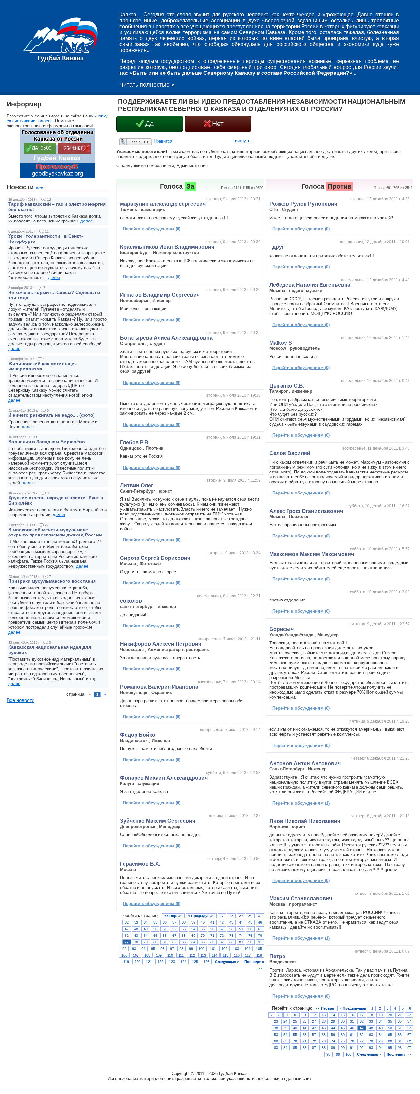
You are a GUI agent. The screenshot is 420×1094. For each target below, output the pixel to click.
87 (222, 942)
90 (250, 942)
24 (285, 1021)
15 (343, 1015)
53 (184, 929)
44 (241, 922)
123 (172, 962)
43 (231, 922)
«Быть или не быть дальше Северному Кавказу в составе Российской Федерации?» (241, 73)
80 (155, 942)
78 (136, 942)
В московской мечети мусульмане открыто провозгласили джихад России (55, 532)
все (39, 187)
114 (214, 955)
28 (231, 916)
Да (149, 124)
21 (400, 1015)
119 (126, 962)
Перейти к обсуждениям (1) (301, 803)
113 (203, 955)
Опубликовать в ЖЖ (127, 142)
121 (149, 962)
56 (212, 929)
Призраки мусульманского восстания (52, 581)
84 (193, 942)
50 (155, 929)
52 (174, 929)
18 (371, 1015)
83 (184, 942)
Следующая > (227, 962)
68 (184, 935)
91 (260, 942)
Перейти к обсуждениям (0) (151, 228)
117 (248, 955)
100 (201, 949)
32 (127, 922)
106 (124, 955)
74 (241, 935)
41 (212, 922)
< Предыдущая (201, 916)
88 (231, 942)
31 (260, 916)
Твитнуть (241, 140)
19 (381, 1015)
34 (146, 922)
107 (136, 955)
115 (225, 955)
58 (231, 929)
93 (134, 949)
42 (222, 922)
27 (222, 916)
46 (260, 922)
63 (136, 935)
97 (172, 949)
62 (127, 935)
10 (295, 1015)
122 (160, 962)
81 (165, 942)
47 (127, 929)
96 (162, 949)
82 (174, 942)
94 (143, 949)
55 (203, 929)
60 (250, 929)
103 (236, 949)
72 (222, 935)
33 (136, 922)
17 (362, 1015)
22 (409, 1015)
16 (352, 1015)
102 (224, 949)
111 (181, 955)
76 (260, 935)
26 (304, 1021)
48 (136, 929)
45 (250, 922)
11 (304, 1015)
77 (127, 942)
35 (155, 922)
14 (333, 1015)
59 (241, 929)
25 (295, 1021)
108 (147, 955)
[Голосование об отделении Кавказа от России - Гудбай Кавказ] (57, 176)
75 (250, 935)
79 (146, 942)
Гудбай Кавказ (60, 58)
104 (247, 949)
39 (193, 922)
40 (203, 922)
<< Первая (173, 916)
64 (146, 935)
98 (181, 949)
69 (193, 935)
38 (184, 922)
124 (183, 962)
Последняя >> (399, 1054)
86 (212, 942)
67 (174, 935)
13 (324, 1015)
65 (155, 935)
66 (165, 935)
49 (146, 929)
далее (86, 221)
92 (124, 949)
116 (237, 955)
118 (259, 955)
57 (222, 929)
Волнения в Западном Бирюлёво (46, 441)
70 (203, 935)
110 (170, 955)
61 (260, 929)
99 (191, 949)
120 (137, 962)
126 (206, 962)
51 (165, 929)
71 (212, 935)
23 (276, 1021)
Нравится (163, 141)
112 (192, 955)
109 (159, 955)
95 (153, 949)
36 (165, 922)
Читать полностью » (147, 84)
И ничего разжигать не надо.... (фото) (51, 415)
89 (241, 942)
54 (193, 929)
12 (314, 1015)
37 (174, 922)
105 (259, 949)
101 (213, 949)
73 (231, 935)
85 (203, 942)
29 (241, 916)
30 (250, 916)
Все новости (20, 700)
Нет (218, 124)
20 (390, 1015)
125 (195, 962)
